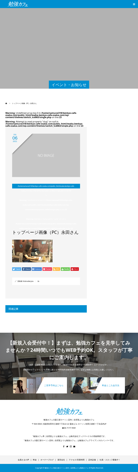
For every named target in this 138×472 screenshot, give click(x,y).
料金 (35, 459)
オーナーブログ (47, 459)
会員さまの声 (23, 459)
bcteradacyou (28, 281)
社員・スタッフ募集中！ (110, 459)
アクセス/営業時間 (76, 459)
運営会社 (61, 459)
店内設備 (92, 459)
